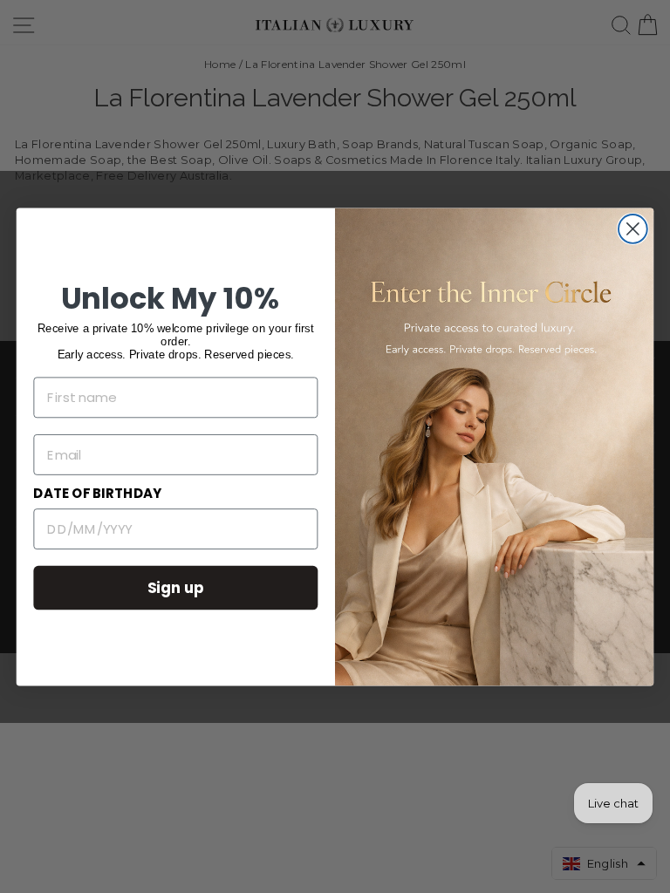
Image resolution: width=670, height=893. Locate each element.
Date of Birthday (97, 493)
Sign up (176, 586)
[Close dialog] (633, 229)
